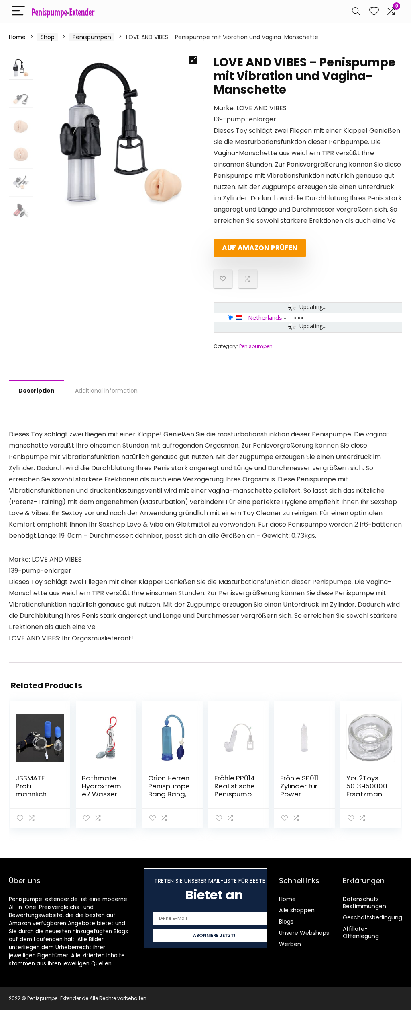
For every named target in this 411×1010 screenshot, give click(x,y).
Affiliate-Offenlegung (361, 932)
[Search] (356, 11)
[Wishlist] (374, 11)
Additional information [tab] (106, 391)
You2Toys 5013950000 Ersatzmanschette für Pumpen (366, 794)
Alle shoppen (297, 910)
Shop (48, 37)
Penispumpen (92, 37)
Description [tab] (36, 391)
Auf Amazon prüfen (259, 248)
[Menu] (18, 11)
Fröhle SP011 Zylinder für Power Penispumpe (301, 790)
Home (17, 37)
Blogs (286, 921)
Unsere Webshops (304, 933)
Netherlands (265, 317)
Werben (290, 944)
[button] (193, 60)
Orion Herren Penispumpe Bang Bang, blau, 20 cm (169, 790)
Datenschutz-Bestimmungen (364, 902)
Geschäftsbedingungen (376, 917)
